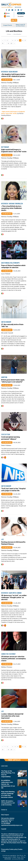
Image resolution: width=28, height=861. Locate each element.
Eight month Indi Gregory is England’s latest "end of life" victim (13, 150)
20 (11, 43)
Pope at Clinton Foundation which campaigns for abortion (13, 266)
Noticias (8, 16)
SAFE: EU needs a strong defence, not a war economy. (8, 803)
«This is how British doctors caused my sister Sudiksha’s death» (11, 208)
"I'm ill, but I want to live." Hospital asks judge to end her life (13, 489)
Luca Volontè (5, 274)
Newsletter (21, 16)
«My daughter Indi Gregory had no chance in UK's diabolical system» (13, 75)
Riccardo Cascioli (7, 333)
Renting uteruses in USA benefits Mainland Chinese (13, 543)
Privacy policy (5, 849)
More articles (14, 760)
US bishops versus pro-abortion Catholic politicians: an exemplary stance (13, 658)
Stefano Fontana (6, 667)
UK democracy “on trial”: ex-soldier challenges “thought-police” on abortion (14, 597)
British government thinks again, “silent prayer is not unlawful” (13, 381)
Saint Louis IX (20, 24)
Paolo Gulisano (6, 445)
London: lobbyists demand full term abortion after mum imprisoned (12, 716)
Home (9, 34)
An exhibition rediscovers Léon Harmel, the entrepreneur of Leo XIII (8, 784)
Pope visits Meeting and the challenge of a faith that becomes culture (7, 794)
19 (8, 43)
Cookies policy (13, 849)
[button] (14, 20)
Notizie (8, 13)
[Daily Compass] (14, 4)
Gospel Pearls (7, 25)
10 (2, 43)
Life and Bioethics (17, 34)
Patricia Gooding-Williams (10, 83)
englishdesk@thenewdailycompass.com (11, 825)
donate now (21, 13)
